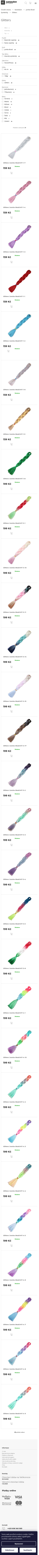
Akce (6, 28)
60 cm (7, 69)
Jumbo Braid (10, 49)
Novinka (8, 31)
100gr (7, 76)
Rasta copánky (10, 43)
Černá (7, 113)
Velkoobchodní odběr (9, 1459)
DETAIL (8, 356)
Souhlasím (28, 1550)
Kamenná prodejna (8, 1453)
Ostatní (8, 121)
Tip (6, 33)
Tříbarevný (9, 92)
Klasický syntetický (12, 56)
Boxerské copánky (11, 40)
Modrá (8, 101)
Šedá (7, 115)
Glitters (8, 83)
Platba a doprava (7, 1455)
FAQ (3, 1465)
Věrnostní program (8, 1457)
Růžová (8, 104)
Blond (7, 107)
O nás (4, 1451)
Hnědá (7, 110)
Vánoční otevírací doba (13, 1482)
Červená (8, 99)
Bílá (6, 118)
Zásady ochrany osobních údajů (12, 1463)
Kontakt (4, 1467)
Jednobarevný (10, 89)
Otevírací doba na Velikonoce (16, 1477)
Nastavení (19, 1544)
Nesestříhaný (10, 63)
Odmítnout (9, 1550)
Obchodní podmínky (9, 1461)
